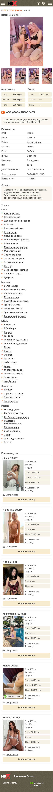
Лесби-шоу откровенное (16, 417)
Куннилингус (10, 232)
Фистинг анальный (13, 370)
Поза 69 (8, 266)
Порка (7, 347)
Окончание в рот (12, 254)
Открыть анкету (26, 499)
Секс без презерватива (16, 270)
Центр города (34, 142)
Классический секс (14, 228)
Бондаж (8, 332)
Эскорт (7, 442)
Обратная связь (10, 783)
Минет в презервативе (15, 247)
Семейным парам (13, 273)
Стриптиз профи (12, 397)
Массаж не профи (13, 293)
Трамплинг (9, 358)
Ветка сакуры (11, 286)
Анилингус (9, 324)
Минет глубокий (12, 251)
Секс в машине (12, 431)
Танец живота (11, 401)
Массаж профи (11, 297)
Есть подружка (11, 409)
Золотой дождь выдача (16, 339)
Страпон (8, 355)
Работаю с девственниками (12, 422)
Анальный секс (12, 213)
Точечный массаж (13, 308)
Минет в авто (11, 243)
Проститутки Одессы (11, 10)
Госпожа (8, 336)
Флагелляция (11, 377)
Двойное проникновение (17, 221)
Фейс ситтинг (11, 362)
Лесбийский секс (13, 236)
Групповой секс (12, 217)
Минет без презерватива (16, 239)
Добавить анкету (38, 784)
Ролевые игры (11, 427)
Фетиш (7, 366)
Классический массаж (15, 289)
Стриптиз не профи (13, 393)
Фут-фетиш (10, 381)
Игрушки (8, 224)
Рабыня (8, 351)
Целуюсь (8, 277)
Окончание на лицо (14, 262)
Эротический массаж (15, 316)
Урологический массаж (16, 312)
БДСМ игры (10, 328)
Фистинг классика (13, 373)
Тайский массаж (12, 305)
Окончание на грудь (14, 258)
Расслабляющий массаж (16, 301)
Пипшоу (8, 389)
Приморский (11, 547)
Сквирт (7, 434)
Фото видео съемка (14, 438)
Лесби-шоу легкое (13, 413)
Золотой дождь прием (15, 343)
